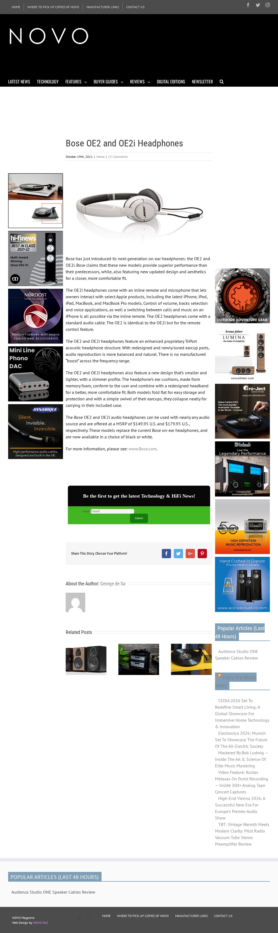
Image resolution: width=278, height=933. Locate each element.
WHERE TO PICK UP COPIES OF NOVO (143, 916)
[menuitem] (16, 7)
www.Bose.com (143, 448)
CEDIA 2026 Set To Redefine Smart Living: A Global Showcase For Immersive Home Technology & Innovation (242, 713)
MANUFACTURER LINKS (191, 916)
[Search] (222, 81)
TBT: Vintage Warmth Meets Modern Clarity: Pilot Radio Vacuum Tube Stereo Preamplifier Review (242, 834)
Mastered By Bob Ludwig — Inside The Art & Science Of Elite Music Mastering (241, 759)
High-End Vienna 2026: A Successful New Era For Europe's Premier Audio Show (240, 808)
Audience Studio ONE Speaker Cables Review (236, 655)
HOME (106, 916)
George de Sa (112, 583)
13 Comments (118, 157)
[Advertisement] (107, 62)
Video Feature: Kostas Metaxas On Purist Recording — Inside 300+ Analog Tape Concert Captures (241, 781)
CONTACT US (223, 916)
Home (100, 157)
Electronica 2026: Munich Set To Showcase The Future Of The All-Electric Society (241, 739)
